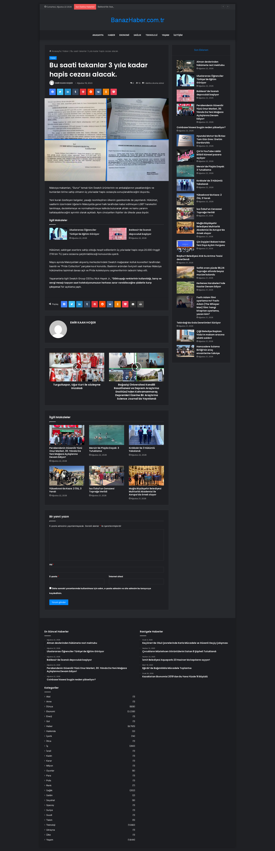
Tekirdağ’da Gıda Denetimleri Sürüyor (199, 322)
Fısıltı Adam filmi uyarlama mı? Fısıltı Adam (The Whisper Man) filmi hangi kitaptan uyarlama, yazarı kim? (208, 306)
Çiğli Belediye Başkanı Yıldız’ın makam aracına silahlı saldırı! (210, 335)
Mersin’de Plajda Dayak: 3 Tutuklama (104, 449)
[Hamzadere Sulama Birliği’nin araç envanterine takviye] (185, 351)
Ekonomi (124, 35)
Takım (49, 820)
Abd (48, 696)
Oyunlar (50, 770)
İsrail (48, 751)
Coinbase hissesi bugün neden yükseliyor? (201, 127)
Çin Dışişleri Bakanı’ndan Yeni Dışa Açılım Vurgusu (211, 243)
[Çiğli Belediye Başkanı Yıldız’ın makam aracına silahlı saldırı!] (185, 336)
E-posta (54, 576)
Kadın (49, 756)
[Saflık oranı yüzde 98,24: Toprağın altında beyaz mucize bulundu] (185, 272)
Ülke (48, 834)
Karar (49, 760)
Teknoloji (151, 35)
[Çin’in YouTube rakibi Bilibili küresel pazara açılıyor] (185, 156)
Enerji (49, 716)
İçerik (49, 736)
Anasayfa (97, 35)
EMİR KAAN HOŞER (64, 83)
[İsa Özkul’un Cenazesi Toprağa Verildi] (106, 476)
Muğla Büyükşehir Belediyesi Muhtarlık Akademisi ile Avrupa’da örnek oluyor (145, 491)
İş (47, 746)
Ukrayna (50, 830)
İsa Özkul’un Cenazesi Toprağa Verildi (101, 490)
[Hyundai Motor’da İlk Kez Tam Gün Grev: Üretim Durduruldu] (185, 140)
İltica (48, 741)
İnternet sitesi (116, 576)
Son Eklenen (201, 49)
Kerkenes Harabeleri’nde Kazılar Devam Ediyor (211, 285)
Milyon (49, 765)
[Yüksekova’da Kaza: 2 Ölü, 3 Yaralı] (66, 476)
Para (48, 775)
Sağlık (137, 35)
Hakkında (51, 731)
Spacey (50, 805)
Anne (49, 701)
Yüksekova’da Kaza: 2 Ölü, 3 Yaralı (65, 490)
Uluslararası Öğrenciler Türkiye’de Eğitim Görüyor (210, 79)
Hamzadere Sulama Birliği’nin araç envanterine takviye (208, 350)
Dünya (49, 706)
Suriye (49, 810)
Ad (51, 564)
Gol (48, 721)
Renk (48, 785)
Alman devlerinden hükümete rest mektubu (211, 63)
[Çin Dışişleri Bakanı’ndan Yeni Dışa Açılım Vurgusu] (185, 246)
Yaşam (165, 35)
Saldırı (49, 795)
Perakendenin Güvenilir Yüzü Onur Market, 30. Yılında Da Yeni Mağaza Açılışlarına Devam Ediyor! (65, 452)
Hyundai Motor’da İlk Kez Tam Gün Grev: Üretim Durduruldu (211, 139)
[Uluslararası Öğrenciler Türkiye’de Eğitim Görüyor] (58, 234)
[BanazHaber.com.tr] (137, 20)
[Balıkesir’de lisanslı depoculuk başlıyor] (118, 234)
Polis (48, 780)
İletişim (178, 35)
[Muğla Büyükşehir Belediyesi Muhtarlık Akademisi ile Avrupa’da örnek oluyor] (146, 476)
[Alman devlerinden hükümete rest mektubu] (185, 66)
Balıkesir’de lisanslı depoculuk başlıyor (116, 6)
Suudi (49, 815)
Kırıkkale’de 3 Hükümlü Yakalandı (142, 449)
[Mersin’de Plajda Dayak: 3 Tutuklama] (106, 435)
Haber (111, 35)
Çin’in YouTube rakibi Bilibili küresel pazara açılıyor (209, 155)
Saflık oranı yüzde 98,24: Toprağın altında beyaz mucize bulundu (211, 271)
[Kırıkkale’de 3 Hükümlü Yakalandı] (146, 435)
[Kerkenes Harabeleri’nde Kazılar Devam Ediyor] (185, 288)
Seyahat (50, 800)
